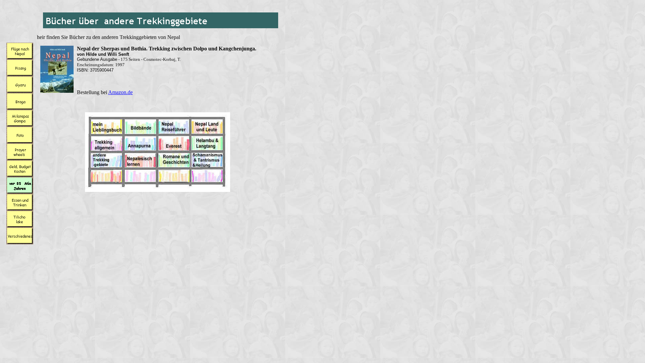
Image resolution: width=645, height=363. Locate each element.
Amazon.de (120, 92)
